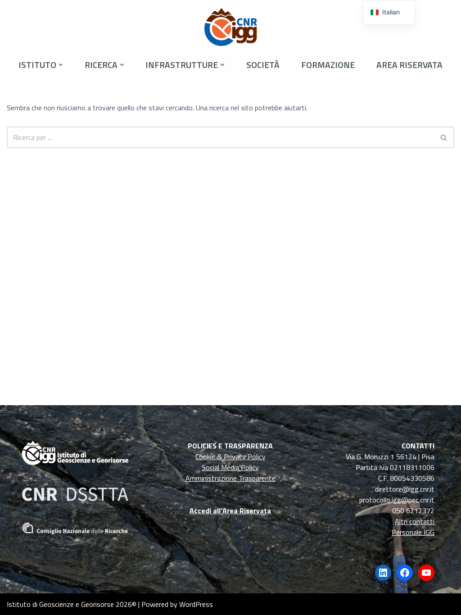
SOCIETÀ (263, 64)
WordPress (196, 604)
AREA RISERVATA (409, 64)
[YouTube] (426, 573)
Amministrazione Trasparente (230, 478)
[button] (61, 65)
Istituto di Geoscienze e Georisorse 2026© (71, 604)
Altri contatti (414, 521)
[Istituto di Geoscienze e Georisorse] (230, 27)
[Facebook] (405, 573)
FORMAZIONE (328, 64)
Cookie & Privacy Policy (230, 456)
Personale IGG (413, 532)
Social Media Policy (230, 467)
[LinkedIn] (383, 573)
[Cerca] (444, 137)
